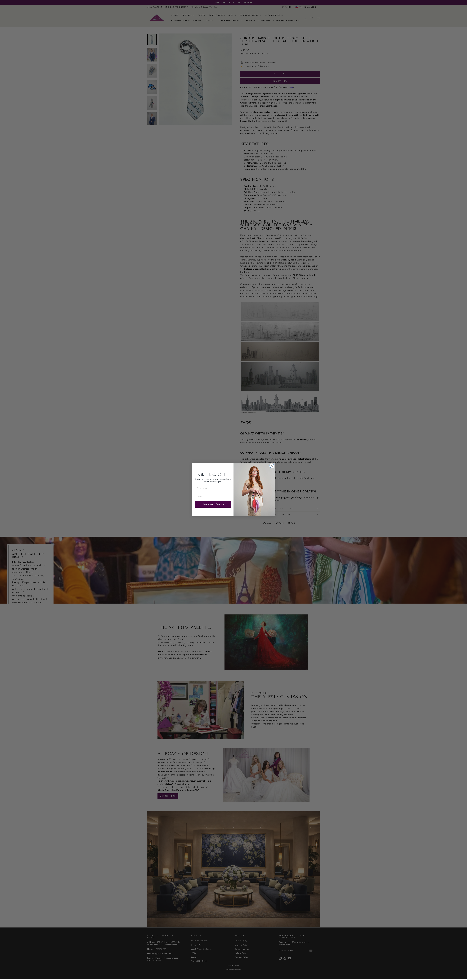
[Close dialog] (272, 466)
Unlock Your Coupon (213, 504)
